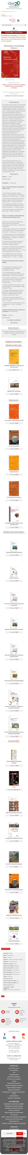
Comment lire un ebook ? (14, 1083)
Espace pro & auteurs (5, 11)
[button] (14, 327)
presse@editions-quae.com (14, 1058)
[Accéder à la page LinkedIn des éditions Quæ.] (4, 1037)
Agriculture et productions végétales (14, 1104)
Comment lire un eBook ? (9, 987)
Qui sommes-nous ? (14, 1068)
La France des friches (14, 446)
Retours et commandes (14, 1098)
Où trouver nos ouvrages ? (14, 1079)
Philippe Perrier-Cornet (10, 86)
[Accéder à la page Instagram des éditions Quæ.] (14, 1037)
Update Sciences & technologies (16, 92)
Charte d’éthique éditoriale (14, 1087)
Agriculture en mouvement (14, 391)
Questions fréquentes (14, 1090)
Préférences (9, 1150)
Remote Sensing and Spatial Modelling (14, 680)
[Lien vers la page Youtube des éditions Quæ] (23, 1034)
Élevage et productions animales (14, 1108)
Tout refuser (14, 1152)
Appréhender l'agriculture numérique (14, 629)
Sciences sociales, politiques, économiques (14, 1123)
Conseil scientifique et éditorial (14, 1085)
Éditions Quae (10, 955)
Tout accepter (18, 1150)
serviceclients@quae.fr (14, 1043)
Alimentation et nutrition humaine (14, 1106)
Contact (12, 11)
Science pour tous (14, 1121)
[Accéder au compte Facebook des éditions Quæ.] (4, 1034)
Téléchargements (14, 1074)
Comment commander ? (14, 1077)
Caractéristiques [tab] (6, 948)
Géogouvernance (14, 471)
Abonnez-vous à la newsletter (13, 20)
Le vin (14, 787)
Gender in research (14, 578)
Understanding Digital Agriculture (14, 552)
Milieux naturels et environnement (14, 1112)
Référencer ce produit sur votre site (14, 95)
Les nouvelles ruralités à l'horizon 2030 (14, 420)
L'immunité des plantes (14, 941)
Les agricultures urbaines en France (14, 838)
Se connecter (13, 30)
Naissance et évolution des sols (14, 915)
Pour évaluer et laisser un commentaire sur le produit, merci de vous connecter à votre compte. (14, 333)
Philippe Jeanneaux (7, 84)
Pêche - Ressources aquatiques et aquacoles (14, 1117)
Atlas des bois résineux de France (14, 812)
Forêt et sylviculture (14, 1110)
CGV (14, 1072)
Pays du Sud (14, 1114)
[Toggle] (18, 20)
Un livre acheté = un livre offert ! (14, 32)
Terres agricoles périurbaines (14, 497)
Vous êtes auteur (14, 1129)
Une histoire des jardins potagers (14, 864)
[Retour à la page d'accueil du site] (14, 3)
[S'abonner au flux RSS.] (23, 1037)
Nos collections (14, 1070)
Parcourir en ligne (10, 79)
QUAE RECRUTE (14, 1096)
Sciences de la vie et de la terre (14, 1119)
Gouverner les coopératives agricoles (14, 889)
